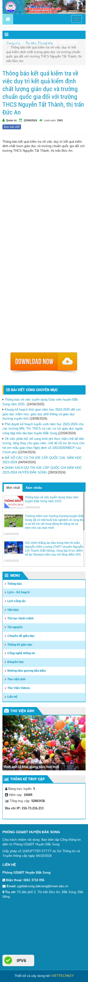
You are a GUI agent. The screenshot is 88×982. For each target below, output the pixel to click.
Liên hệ (12, 697)
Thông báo (14, 583)
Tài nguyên (14, 627)
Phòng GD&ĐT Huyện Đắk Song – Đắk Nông (40, 42)
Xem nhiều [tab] (34, 488)
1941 (60, 120)
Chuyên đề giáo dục (21, 636)
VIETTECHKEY (62, 976)
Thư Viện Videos (18, 688)
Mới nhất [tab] (13, 488)
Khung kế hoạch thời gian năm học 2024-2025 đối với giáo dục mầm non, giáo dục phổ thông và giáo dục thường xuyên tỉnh (41, 414)
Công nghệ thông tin (21, 653)
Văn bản (13, 610)
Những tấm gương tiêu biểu (26, 670)
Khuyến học (15, 662)
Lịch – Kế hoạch (18, 592)
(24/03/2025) (11, 560)
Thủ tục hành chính (20, 618)
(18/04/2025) (11, 533)
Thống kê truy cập (27, 779)
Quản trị (11, 120)
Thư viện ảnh (16, 679)
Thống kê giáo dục (20, 644)
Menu (15, 575)
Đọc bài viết (12, 127)
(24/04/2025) (32, 507)
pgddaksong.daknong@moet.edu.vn (42, 886)
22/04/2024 (30, 120)
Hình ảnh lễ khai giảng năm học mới (31, 767)
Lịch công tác (16, 601)
